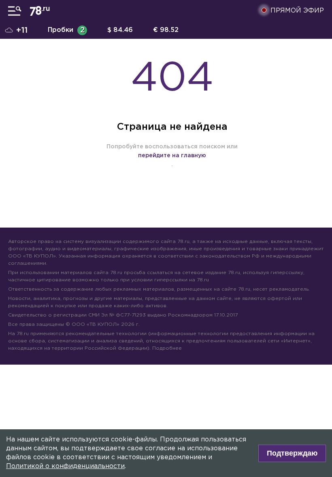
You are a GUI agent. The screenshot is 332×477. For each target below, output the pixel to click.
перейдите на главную (172, 155)
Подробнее (167, 348)
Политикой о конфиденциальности (65, 466)
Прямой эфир (297, 11)
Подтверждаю (292, 453)
